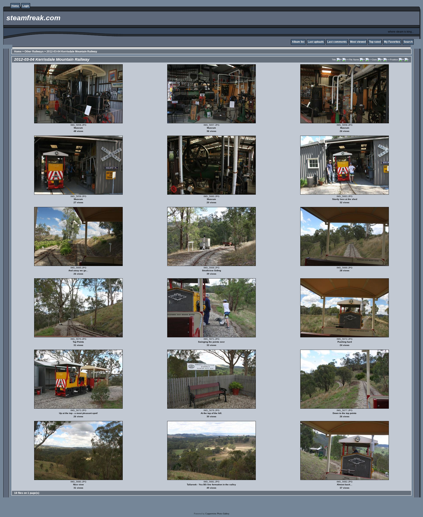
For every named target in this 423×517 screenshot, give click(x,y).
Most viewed (358, 41)
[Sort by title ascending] (339, 59)
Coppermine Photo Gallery (217, 514)
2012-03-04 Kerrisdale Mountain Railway (71, 51)
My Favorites (392, 41)
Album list (298, 41)
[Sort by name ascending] (362, 59)
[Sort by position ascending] (401, 59)
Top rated (375, 41)
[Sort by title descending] (344, 59)
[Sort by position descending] (406, 59)
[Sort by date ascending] (380, 59)
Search (408, 41)
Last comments (337, 41)
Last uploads (316, 41)
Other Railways (34, 51)
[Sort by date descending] (385, 59)
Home (15, 5)
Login (25, 5)
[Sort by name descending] (367, 59)
